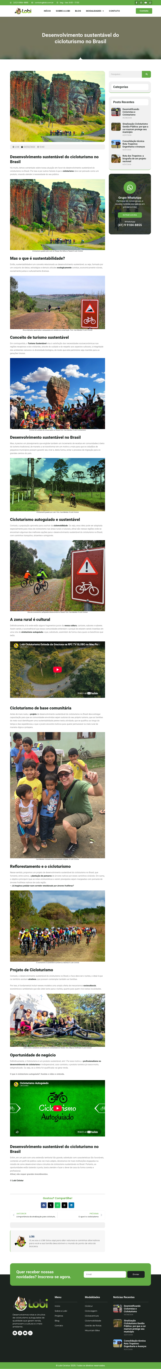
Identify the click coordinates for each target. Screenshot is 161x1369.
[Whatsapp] (150, 3)
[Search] (146, 74)
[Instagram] (141, 3)
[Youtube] (146, 3)
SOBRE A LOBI (63, 10)
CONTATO (114, 10)
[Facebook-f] (137, 3)
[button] (44, 1205)
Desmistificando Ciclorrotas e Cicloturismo (131, 112)
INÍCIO (47, 10)
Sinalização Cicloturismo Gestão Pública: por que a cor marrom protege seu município (135, 128)
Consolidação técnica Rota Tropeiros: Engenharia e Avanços (134, 144)
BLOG (78, 10)
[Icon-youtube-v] (25, 1333)
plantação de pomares (41, 876)
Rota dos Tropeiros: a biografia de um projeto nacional (134, 158)
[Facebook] (15, 1333)
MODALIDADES (93, 10)
